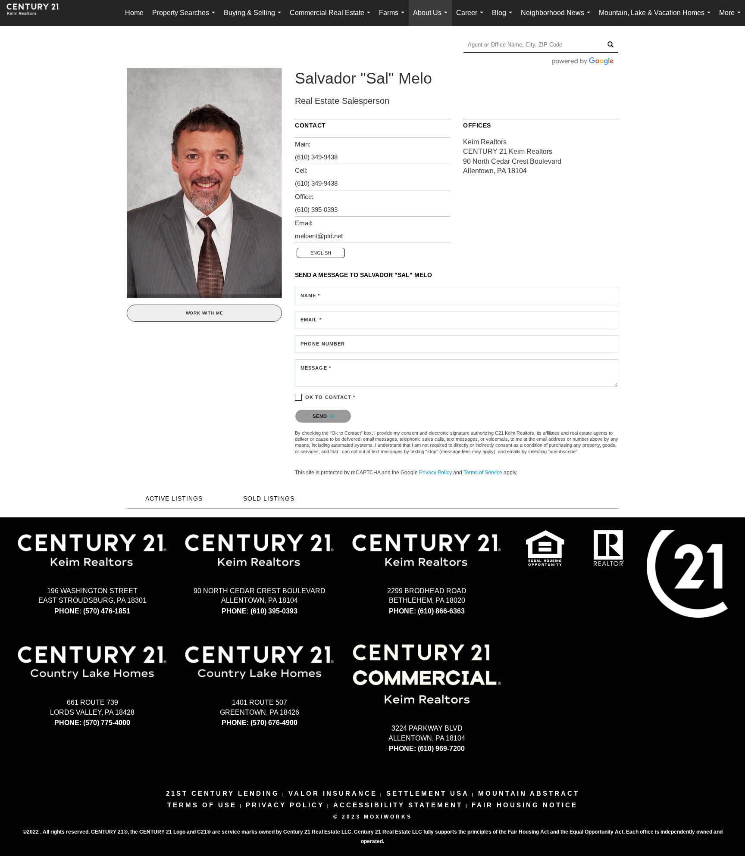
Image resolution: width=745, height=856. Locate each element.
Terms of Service (482, 473)
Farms (393, 17)
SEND (321, 416)
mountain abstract (528, 793)
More (731, 17)
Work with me (204, 313)
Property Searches (185, 17)
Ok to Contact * (330, 397)
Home (134, 12)
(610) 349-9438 (316, 157)
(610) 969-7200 (441, 748)
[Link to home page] (37, 13)
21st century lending (222, 793)
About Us (432, 17)
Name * (310, 295)
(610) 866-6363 (441, 611)
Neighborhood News (557, 17)
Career (471, 17)
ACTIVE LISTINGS (174, 498)
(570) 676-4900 (273, 722)
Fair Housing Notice (525, 805)
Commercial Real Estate (332, 17)
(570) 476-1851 (106, 611)
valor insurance (332, 793)
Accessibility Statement (398, 805)
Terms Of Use (202, 805)
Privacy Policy (435, 473)
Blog (504, 17)
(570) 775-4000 (106, 722)
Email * (311, 319)
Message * (316, 367)
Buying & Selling (254, 17)
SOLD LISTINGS (268, 498)
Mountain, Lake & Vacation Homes (656, 17)
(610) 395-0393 (316, 209)
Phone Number (323, 343)
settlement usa (427, 793)
